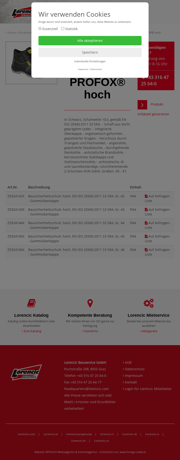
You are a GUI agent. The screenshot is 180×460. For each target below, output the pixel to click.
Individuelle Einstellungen (90, 61)
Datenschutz (96, 69)
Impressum (83, 69)
